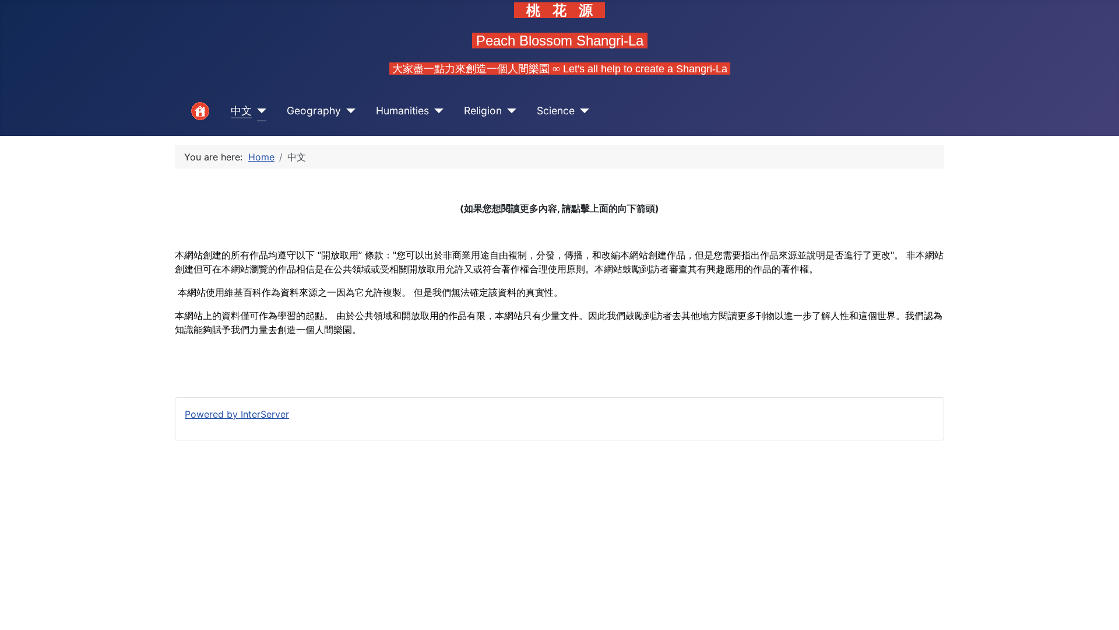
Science (556, 110)
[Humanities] (436, 111)
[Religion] (509, 111)
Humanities (402, 110)
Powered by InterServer (237, 414)
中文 (241, 110)
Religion (483, 110)
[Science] (582, 111)
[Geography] (348, 111)
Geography (314, 110)
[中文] (259, 111)
